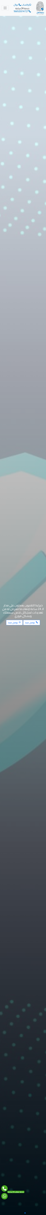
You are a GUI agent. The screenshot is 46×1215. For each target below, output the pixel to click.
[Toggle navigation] (5, 7)
